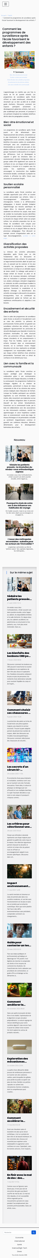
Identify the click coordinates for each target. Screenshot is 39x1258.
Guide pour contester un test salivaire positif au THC (18, 947)
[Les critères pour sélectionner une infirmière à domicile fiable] (19, 812)
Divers (19, 1251)
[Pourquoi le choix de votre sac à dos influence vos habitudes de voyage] (19, 492)
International (19, 1241)
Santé (10, 15)
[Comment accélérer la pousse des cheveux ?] (19, 1106)
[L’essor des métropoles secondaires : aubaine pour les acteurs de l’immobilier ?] (19, 528)
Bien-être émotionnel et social (18, 75)
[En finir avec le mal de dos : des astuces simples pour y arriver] (19, 1163)
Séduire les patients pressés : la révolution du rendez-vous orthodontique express (19, 468)
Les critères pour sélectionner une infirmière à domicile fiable (18, 828)
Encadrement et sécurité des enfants (18, 82)
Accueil (3, 15)
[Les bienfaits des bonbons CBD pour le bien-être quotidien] (19, 641)
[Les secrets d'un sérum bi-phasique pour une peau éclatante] (19, 755)
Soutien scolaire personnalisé (18, 77)
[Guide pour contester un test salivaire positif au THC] (19, 930)
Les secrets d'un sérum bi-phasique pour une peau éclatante (19, 771)
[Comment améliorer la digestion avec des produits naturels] (19, 990)
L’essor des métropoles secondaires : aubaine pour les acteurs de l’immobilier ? (19, 541)
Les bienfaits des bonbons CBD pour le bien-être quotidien (19, 657)
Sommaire (19, 72)
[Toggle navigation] (5, 4)
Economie (19, 1237)
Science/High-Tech (19, 1248)
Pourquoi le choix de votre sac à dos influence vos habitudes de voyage (19, 505)
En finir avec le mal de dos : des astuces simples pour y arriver (19, 1179)
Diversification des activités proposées (18, 80)
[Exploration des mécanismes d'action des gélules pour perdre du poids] (19, 1047)
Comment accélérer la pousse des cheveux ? (15, 1122)
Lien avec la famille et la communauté (18, 85)
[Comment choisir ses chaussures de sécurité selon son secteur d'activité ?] (19, 698)
